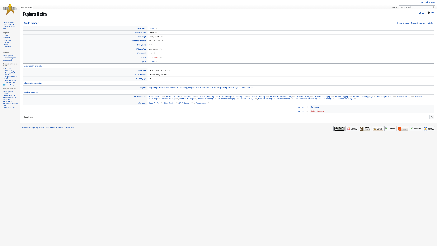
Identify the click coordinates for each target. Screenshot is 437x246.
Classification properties (33, 83)
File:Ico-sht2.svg (225, 96)
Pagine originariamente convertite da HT (164, 87)
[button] (394, 7)
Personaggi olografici (187, 87)
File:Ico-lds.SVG (189, 96)
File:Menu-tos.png (303, 96)
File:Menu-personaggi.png (362, 96)
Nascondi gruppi (403, 23)
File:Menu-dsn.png (283, 99)
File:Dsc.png (326, 99)
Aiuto (432, 13)
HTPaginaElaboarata (138, 41)
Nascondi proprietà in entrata (422, 23)
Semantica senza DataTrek (206, 87)
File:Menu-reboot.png (322, 96)
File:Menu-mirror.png (205, 99)
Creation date (141, 70)
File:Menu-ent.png (403, 96)
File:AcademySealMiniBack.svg (306, 99)
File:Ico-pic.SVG (241, 96)
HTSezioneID (141, 53)
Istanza (143, 57)
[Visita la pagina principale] (10, 9)
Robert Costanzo (317, 111)
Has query (142, 103)
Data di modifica (140, 74)
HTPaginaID (141, 45)
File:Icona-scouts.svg (344, 99)
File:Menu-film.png (265, 99)
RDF (423, 13)
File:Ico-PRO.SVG (155, 96)
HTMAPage (142, 37)
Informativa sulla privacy (30, 128)
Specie (143, 61)
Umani (151, 61)
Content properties (31, 92)
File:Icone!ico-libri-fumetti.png (281, 96)
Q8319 (151, 28)
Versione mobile (70, 128)
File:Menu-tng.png (341, 96)
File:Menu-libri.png (186, 99)
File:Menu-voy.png (246, 99)
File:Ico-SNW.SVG (172, 96)
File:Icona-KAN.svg (258, 96)
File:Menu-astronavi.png (226, 99)
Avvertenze (59, 128)
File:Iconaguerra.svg (206, 96)
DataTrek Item (140, 32)
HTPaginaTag (141, 49)
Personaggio (153, 57)
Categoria (142, 87)
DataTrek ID (141, 28)
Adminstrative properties (33, 66)
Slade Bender (31, 22)
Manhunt (301, 107)
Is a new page (141, 79)
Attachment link (140, 96)
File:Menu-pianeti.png (384, 96)
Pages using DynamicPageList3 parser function (235, 87)
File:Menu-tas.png (167, 99)
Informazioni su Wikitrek (47, 128)
